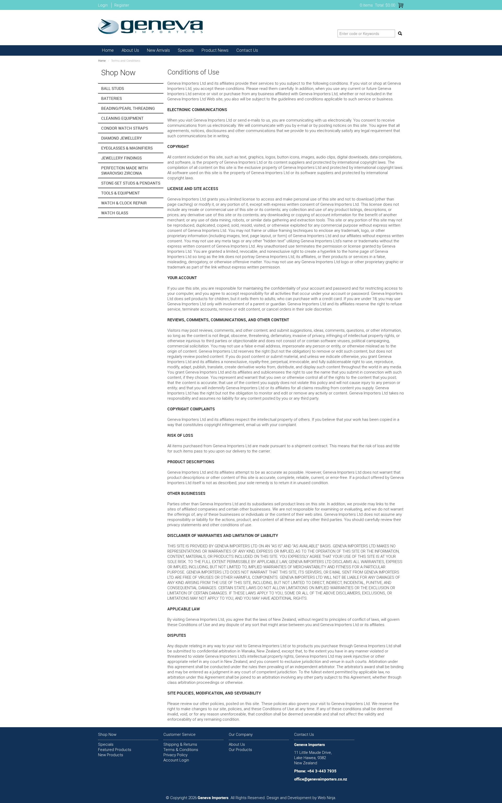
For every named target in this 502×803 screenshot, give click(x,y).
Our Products (240, 749)
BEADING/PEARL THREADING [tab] (128, 108)
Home (108, 50)
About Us (130, 50)
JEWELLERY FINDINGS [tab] (121, 157)
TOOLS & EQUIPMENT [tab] (120, 193)
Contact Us (247, 50)
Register (121, 5)
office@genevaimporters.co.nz (320, 779)
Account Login (176, 760)
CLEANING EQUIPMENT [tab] (122, 118)
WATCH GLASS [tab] (114, 212)
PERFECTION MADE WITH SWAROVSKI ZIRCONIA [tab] (124, 170)
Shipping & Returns (180, 744)
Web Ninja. (327, 797)
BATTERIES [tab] (111, 98)
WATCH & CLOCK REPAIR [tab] (124, 202)
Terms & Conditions (180, 749)
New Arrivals (158, 50)
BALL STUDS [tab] (112, 88)
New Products (110, 755)
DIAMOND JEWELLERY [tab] (121, 138)
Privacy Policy (175, 755)
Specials (186, 50)
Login (103, 5)
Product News (215, 50)
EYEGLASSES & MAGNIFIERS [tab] (127, 148)
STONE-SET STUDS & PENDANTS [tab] (130, 183)
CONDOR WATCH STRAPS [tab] (124, 128)
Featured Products (114, 749)
